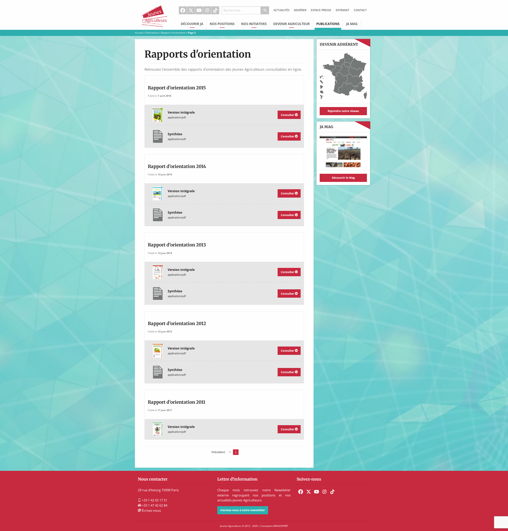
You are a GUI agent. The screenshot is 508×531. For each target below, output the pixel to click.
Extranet (342, 10)
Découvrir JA (192, 24)
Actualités (282, 10)
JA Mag (352, 24)
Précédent (218, 452)
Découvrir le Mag (343, 178)
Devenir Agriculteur (291, 24)
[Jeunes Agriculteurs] (155, 14)
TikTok (215, 10)
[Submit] (265, 10)
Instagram (207, 10)
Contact (360, 10)
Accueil (139, 32)
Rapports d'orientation (173, 32)
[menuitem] (183, 10)
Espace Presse (321, 10)
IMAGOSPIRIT (280, 526)
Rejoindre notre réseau (343, 111)
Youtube (199, 10)
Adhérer (300, 10)
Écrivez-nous (151, 510)
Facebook (183, 10)
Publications (328, 24)
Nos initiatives (254, 24)
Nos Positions (222, 24)
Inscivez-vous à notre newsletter (242, 510)
